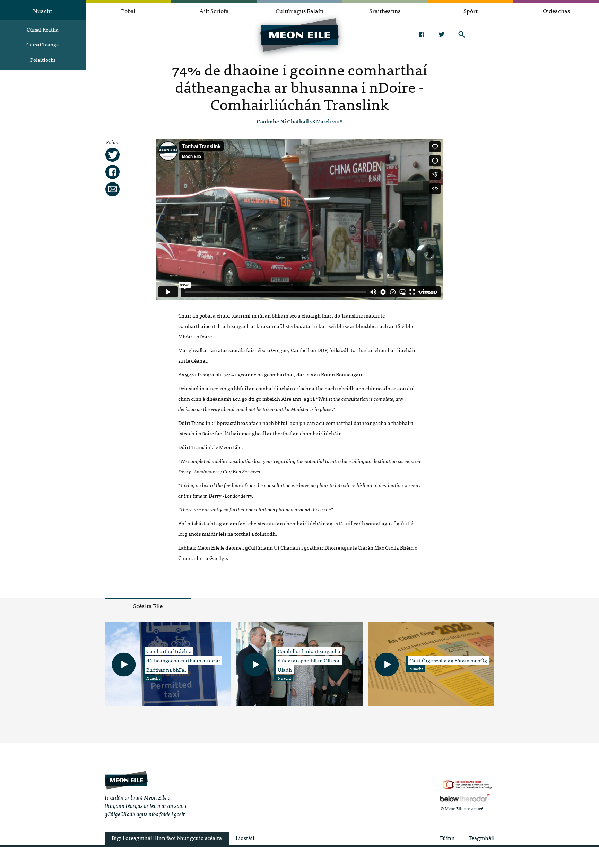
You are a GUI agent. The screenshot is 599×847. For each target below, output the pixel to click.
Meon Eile (126, 780)
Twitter (441, 34)
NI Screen (467, 784)
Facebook (421, 34)
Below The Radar (465, 798)
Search (461, 34)
